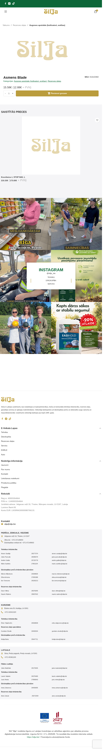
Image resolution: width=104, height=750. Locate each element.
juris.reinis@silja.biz (58, 679)
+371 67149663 (28, 543)
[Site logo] (51, 11)
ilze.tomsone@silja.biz (59, 580)
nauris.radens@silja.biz (59, 594)
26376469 (34, 676)
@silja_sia (51, 273)
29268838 (34, 623)
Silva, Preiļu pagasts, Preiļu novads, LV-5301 (20, 653)
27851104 (34, 563)
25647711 (34, 639)
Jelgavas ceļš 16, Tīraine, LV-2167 (17, 536)
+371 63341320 (10, 612)
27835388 (34, 577)
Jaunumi (4, 465)
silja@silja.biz (10, 524)
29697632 (34, 594)
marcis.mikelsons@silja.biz (61, 574)
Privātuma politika (8, 483)
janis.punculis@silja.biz (59, 557)
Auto (3, 454)
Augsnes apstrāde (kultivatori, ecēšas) (47, 25)
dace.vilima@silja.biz (58, 591)
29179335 (34, 668)
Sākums (6, 25)
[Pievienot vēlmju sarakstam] (97, 120)
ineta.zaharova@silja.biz (60, 688)
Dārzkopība (6, 437)
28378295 (34, 591)
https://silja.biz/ (33, 737)
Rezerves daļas (19, 25)
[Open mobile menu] (5, 11)
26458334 (34, 631)
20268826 (34, 574)
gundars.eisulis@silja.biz (60, 631)
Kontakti (4, 474)
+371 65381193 (10, 657)
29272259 (34, 696)
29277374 (34, 553)
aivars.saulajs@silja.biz (59, 553)
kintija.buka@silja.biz (58, 639)
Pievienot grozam (59, 93)
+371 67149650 (17, 540)
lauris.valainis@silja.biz (59, 676)
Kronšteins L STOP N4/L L (13, 177)
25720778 (34, 560)
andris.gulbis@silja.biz (59, 560)
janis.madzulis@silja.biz (59, 668)
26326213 (34, 580)
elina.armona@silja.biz (59, 577)
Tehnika (4, 432)
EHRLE (4, 450)
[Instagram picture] (77, 224)
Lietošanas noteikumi (10, 478)
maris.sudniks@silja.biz (59, 563)
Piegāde (4, 487)
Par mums (5, 469)
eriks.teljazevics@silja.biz (60, 623)
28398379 (34, 557)
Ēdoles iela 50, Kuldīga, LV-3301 (16, 608)
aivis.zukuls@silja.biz (59, 696)
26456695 (34, 688)
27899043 (34, 679)
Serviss (4, 446)
